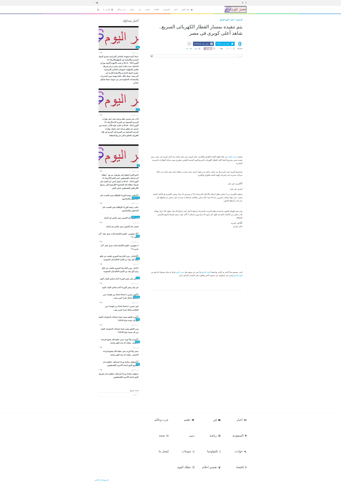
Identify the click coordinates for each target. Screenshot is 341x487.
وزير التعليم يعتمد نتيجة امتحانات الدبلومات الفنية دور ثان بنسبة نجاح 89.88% (120, 330)
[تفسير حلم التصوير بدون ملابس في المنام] (119, 218)
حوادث (147, 10)
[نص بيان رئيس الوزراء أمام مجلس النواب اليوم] (119, 279)
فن (139, 10)
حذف (187, 48)
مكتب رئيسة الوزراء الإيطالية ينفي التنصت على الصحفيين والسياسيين (120, 209)
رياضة (132, 10)
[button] (96, 2)
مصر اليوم (186, 10)
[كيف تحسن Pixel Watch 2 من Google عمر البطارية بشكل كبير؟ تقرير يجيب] (119, 296)
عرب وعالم (121, 10)
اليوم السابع (224, 20)
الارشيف (239, 20)
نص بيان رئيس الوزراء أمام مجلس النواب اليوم (120, 287)
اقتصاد (156, 10)
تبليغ (196, 48)
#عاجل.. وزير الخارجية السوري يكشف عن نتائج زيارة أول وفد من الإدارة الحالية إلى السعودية (120, 270)
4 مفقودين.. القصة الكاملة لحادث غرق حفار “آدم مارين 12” (120, 247)
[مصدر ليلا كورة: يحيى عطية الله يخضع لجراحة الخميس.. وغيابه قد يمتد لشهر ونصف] (119, 341)
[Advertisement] (196, 138)
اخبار (176, 10)
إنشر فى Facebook (201, 44)
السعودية (166, 10)
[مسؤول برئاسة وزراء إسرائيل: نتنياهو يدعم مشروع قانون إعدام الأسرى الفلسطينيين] (119, 363)
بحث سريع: (134, 390)
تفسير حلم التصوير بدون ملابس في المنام (122, 227)
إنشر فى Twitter (222, 44)
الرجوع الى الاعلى (102, 480)
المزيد (108, 10)
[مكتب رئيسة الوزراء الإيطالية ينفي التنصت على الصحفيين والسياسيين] (119, 197)
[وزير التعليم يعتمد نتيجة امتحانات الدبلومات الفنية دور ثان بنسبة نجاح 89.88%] (119, 319)
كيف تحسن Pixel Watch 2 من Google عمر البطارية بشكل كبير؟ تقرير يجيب (122, 308)
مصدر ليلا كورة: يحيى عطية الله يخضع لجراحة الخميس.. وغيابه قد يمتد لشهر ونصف (121, 353)
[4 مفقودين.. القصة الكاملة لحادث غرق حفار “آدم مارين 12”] (119, 235)
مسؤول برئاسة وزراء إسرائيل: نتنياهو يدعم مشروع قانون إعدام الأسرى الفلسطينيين (119, 375)
